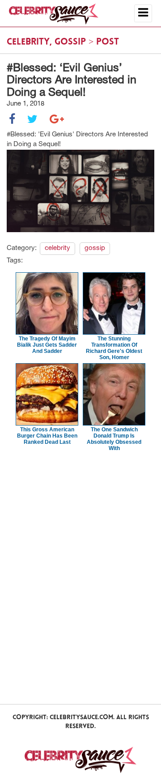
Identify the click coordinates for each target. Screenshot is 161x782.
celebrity (28, 42)
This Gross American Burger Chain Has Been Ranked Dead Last (47, 435)
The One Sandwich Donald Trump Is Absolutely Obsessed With (114, 438)
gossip (70, 42)
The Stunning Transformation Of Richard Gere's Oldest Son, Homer (114, 348)
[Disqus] (80, 577)
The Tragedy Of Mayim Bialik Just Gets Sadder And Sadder (47, 345)
